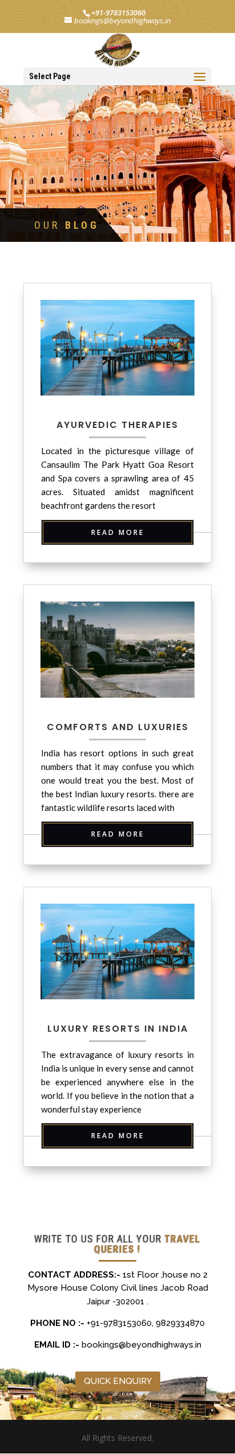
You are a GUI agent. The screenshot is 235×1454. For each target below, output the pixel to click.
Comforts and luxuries (118, 727)
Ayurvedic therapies (117, 424)
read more (117, 532)
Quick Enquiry (118, 1381)
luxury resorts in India (117, 1028)
